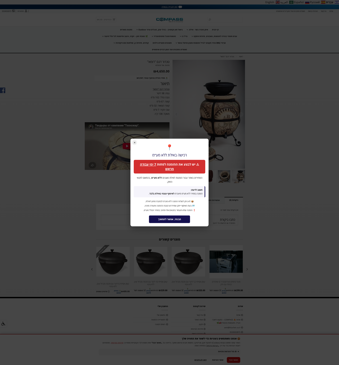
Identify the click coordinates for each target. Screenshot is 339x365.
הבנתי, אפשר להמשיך (169, 219)
